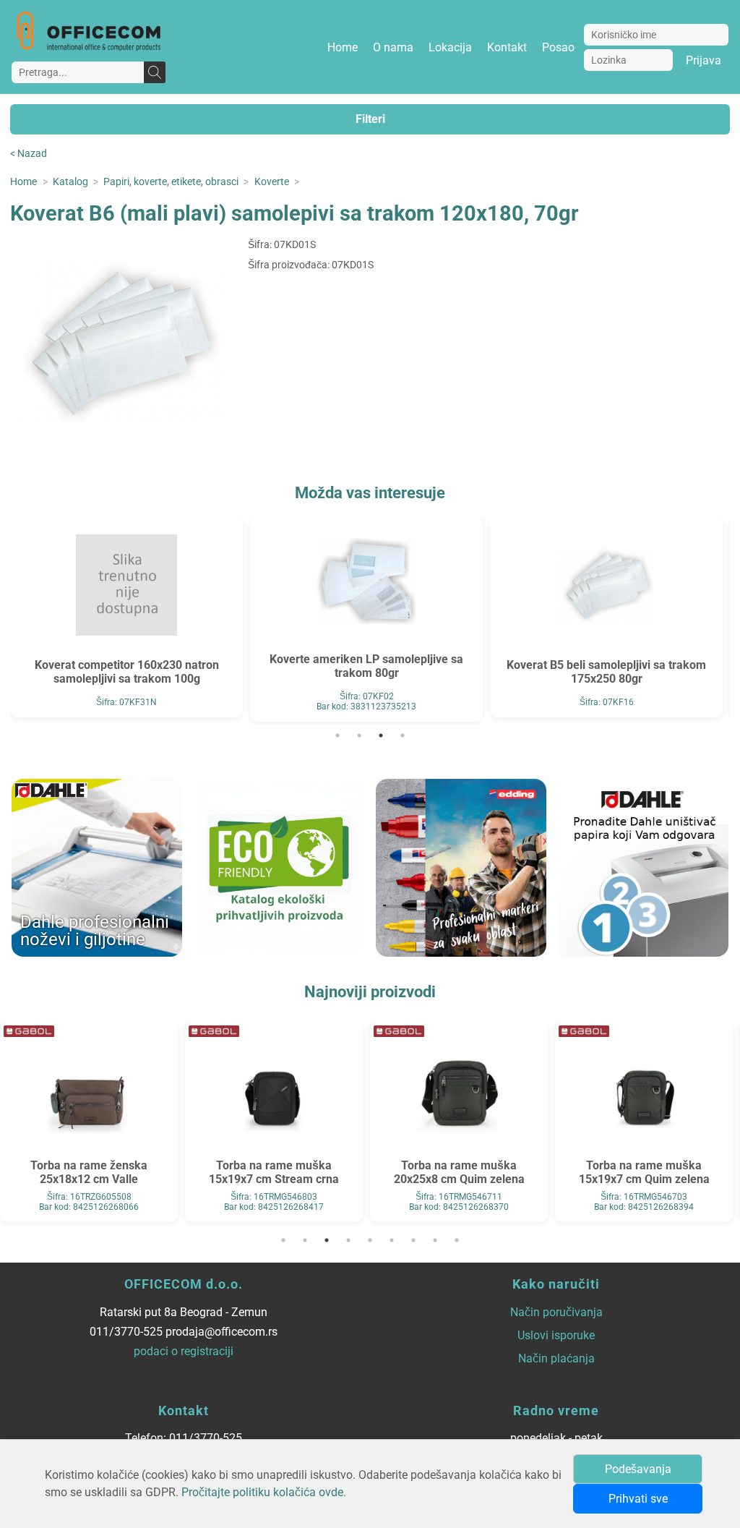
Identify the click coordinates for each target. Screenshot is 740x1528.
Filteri (370, 119)
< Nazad (28, 154)
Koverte (271, 182)
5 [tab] (370, 1240)
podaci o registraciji (183, 1351)
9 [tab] (456, 1240)
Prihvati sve (638, 1499)
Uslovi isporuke (556, 1335)
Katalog (70, 182)
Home (342, 47)
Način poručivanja (556, 1312)
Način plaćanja (556, 1358)
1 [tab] (337, 735)
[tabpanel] (126, 617)
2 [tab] (359, 735)
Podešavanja (638, 1469)
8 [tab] (435, 1240)
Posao (558, 47)
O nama (393, 47)
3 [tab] (381, 735)
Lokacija (450, 47)
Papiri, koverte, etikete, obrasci (170, 182)
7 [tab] (413, 1240)
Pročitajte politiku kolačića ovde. (263, 1492)
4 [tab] (402, 735)
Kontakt (507, 47)
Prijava (703, 60)
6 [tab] (391, 1240)
